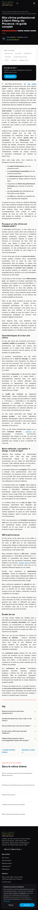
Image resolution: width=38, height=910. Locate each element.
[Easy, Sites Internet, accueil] (8, 3)
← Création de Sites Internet (8, 751)
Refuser (11, 905)
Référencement (7, 863)
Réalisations (6, 869)
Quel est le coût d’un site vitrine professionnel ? (13, 712)
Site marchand (6, 860)
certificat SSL (30, 431)
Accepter (27, 905)
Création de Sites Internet (14, 11)
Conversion (8, 57)
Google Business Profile (20, 57)
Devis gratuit (10, 76)
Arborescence (9, 53)
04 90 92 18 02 (6, 882)
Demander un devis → (28, 751)
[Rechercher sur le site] (17, 3)
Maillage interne (24, 60)
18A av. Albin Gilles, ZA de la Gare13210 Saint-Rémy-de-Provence (12, 878)
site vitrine (32, 84)
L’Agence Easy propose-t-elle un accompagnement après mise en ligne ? (15, 739)
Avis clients (18, 53)
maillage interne (24, 563)
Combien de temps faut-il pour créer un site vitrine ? (17, 720)
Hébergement (6, 866)
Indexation (14, 60)
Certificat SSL (28, 53)
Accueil (4, 11)
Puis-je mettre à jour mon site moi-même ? (16, 726)
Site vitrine (5, 858)
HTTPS (7, 60)
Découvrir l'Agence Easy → (13, 849)
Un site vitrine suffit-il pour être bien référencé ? (14, 732)
